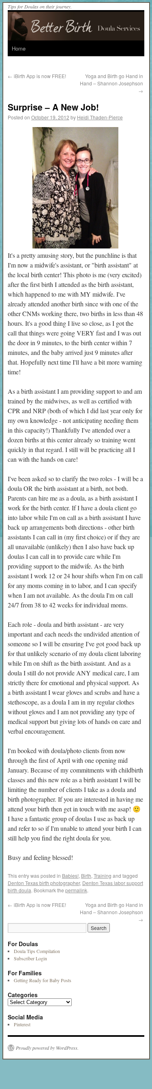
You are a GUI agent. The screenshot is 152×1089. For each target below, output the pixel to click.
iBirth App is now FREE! (37, 75)
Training (102, 875)
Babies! (70, 875)
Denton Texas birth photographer (44, 882)
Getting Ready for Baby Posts (42, 980)
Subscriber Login (30, 958)
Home (19, 48)
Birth (86, 875)
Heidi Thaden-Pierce (100, 117)
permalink (76, 890)
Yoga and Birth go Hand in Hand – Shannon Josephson (111, 83)
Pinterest (22, 1024)
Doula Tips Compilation (37, 951)
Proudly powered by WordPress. (47, 1047)
